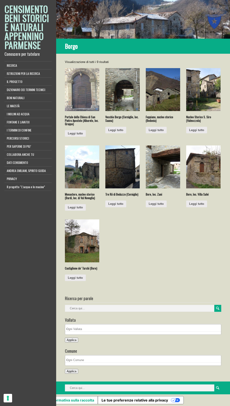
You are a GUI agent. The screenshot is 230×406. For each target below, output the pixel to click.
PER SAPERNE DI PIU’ (19, 146)
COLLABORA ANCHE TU (20, 154)
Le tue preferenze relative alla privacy (135, 400)
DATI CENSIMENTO (17, 162)
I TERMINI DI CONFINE (19, 130)
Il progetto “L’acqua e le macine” (26, 186)
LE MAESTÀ (13, 105)
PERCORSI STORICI (18, 138)
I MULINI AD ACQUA (18, 114)
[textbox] (144, 329)
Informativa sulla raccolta (72, 400)
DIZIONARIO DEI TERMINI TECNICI (26, 89)
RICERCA (12, 65)
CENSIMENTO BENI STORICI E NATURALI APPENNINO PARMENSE (26, 27)
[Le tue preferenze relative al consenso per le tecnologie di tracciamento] (8, 398)
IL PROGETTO (14, 81)
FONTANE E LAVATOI (18, 122)
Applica (71, 340)
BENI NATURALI (15, 97)
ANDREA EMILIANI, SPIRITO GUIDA (26, 170)
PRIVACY (12, 178)
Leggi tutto (75, 133)
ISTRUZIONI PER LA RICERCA (23, 73)
